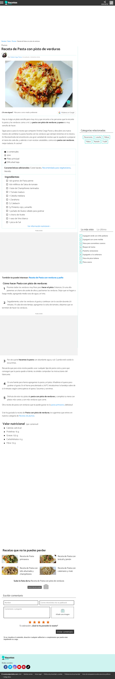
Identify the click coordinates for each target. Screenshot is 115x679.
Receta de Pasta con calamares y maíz (67, 570)
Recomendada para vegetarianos (56, 168)
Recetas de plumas (26, 416)
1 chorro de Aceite (17, 214)
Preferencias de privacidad (72, 674)
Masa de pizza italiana (91, 258)
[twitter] (10, 667)
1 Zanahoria (14, 199)
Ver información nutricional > (39, 226)
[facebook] (6, 667)
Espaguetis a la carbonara (92, 254)
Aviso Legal (38, 674)
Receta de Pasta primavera (27, 558)
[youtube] (19, 667)
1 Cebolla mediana (17, 196)
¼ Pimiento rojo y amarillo (20, 207)
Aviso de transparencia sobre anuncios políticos (96, 674)
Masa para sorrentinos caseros (94, 243)
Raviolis (97, 141)
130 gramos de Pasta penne (21, 181)
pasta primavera (57, 405)
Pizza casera (87, 262)
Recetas (3, 41)
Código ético (7, 677)
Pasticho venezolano (90, 250)
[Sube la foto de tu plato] (46, 587)
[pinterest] (24, 667)
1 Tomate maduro (16, 192)
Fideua (106, 137)
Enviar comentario (65, 632)
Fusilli (105, 141)
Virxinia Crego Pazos (16, 57)
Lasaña (98, 137)
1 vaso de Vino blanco (18, 218)
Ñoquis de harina (89, 247)
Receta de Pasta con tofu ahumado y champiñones (29, 571)
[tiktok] (28, 667)
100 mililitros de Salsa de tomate (23, 184)
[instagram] (15, 667)
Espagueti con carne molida (93, 239)
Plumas (14, 41)
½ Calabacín (14, 203)
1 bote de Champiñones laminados (24, 188)
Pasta (8, 41)
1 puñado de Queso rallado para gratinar (26, 211)
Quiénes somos (28, 674)
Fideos (88, 141)
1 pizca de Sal (15, 222)
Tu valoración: (25, 626)
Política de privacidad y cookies (53, 674)
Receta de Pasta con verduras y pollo (46, 277)
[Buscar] (111, 3)
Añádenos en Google (67, 112)
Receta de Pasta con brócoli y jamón (67, 558)
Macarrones (88, 137)
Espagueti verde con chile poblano (95, 235)
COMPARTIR (104, 4)
